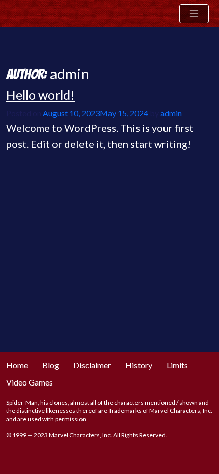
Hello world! (40, 94)
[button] (194, 13)
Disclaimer (92, 365)
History (138, 365)
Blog (50, 365)
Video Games (29, 382)
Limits (177, 365)
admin (171, 113)
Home (17, 365)
